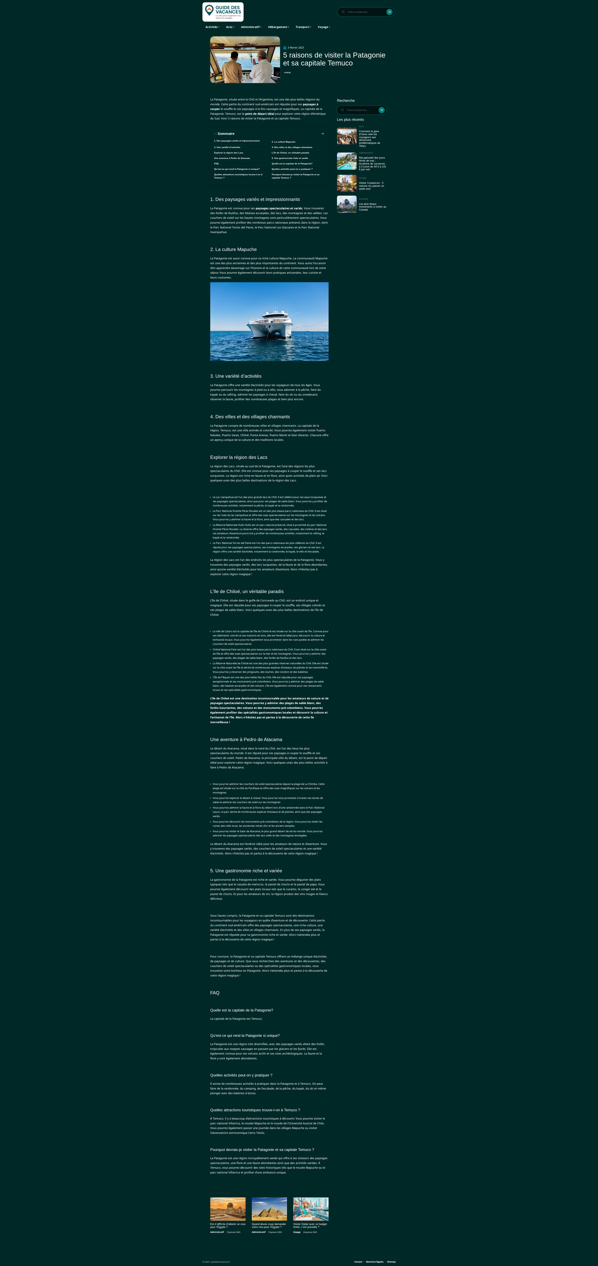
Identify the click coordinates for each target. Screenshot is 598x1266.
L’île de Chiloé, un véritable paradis (290, 152)
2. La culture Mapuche (283, 142)
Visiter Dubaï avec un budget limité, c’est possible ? (310, 1226)
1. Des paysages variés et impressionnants (237, 140)
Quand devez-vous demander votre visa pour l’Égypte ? (269, 1226)
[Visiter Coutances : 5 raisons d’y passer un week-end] (347, 183)
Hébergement (366, 152)
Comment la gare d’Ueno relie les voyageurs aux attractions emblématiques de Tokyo (369, 138)
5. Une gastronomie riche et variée (290, 158)
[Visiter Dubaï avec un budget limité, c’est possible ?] (311, 1209)
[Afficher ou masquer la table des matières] (279, 134)
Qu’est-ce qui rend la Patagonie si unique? (237, 169)
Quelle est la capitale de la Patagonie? (292, 163)
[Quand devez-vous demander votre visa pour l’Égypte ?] (269, 1209)
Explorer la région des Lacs (228, 152)
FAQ (216, 163)
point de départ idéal (259, 114)
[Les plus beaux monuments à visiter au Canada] (347, 204)
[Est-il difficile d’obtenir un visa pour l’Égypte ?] (228, 1209)
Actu (361, 126)
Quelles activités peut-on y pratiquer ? (292, 169)
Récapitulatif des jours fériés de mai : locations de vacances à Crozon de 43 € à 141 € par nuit (372, 163)
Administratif (217, 1232)
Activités (363, 199)
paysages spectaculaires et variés (279, 208)
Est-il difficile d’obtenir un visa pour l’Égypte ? (227, 1226)
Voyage (287, 73)
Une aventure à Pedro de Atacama (232, 158)
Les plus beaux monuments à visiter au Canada (372, 206)
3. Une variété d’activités (227, 147)
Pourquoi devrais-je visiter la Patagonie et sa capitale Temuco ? (295, 176)
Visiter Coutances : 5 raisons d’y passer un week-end (371, 185)
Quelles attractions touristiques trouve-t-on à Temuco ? (238, 176)
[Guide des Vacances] (223, 12)
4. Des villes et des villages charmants (292, 147)
